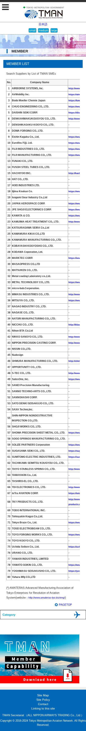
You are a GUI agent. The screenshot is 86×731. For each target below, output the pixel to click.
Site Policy (43, 699)
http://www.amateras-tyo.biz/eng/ (46, 597)
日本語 (43, 24)
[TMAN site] (43, 17)
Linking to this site (43, 708)
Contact (43, 704)
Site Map (43, 695)
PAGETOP (65, 604)
